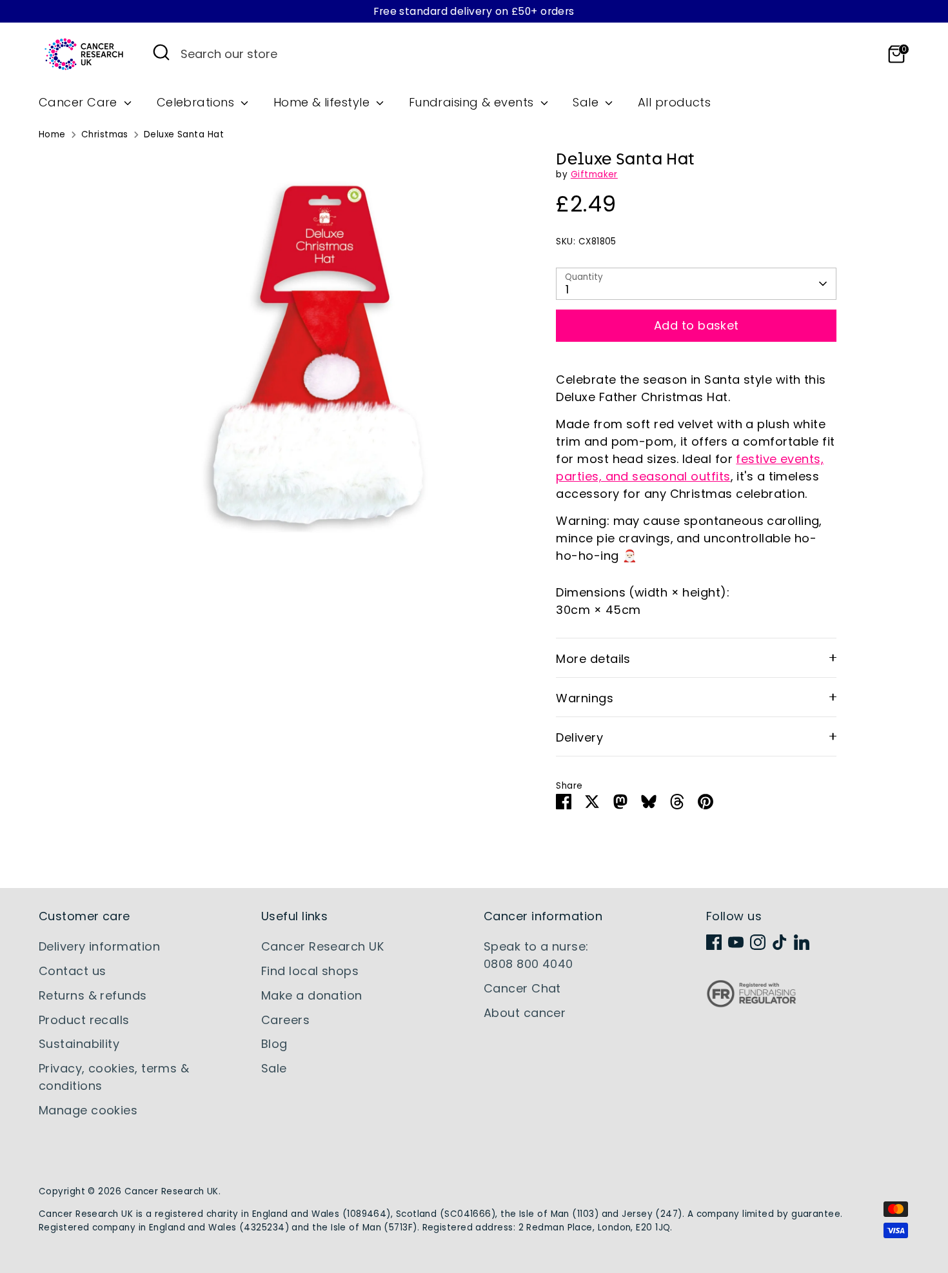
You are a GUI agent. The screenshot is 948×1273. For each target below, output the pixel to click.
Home (52, 134)
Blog (274, 1044)
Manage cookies (88, 1110)
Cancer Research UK (322, 946)
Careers (285, 1020)
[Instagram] (757, 942)
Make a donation (311, 995)
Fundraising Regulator (751, 1004)
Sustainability (79, 1044)
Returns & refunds (93, 995)
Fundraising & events (473, 102)
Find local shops (310, 971)
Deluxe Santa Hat (184, 134)
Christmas (104, 134)
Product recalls (84, 1020)
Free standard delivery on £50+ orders (474, 11)
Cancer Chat (522, 988)
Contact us (72, 971)
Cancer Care (80, 102)
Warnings (584, 698)
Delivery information (99, 946)
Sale (587, 102)
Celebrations (197, 102)
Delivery (579, 737)
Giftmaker (594, 174)
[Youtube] (736, 942)
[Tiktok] (779, 942)
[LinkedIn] (801, 942)
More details (593, 659)
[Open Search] (161, 52)
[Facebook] (714, 942)
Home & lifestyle (323, 102)
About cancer (525, 1013)
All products (674, 102)
